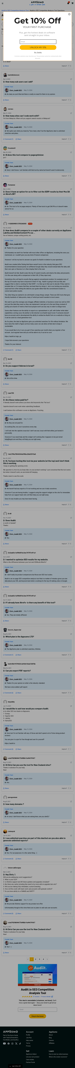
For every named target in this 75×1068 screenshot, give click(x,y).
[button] (69, 14)
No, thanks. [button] (38, 52)
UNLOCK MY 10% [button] (38, 47)
